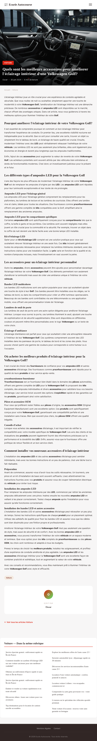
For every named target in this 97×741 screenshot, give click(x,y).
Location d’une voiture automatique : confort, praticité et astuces (70, 676)
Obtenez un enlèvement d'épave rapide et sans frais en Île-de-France (24, 673)
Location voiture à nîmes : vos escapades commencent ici (68, 684)
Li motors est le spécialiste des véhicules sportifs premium (71, 701)
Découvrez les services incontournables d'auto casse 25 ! (70, 667)
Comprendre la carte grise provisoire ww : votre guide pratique (71, 693)
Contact (57, 728)
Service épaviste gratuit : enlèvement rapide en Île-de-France (24, 653)
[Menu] (90, 5)
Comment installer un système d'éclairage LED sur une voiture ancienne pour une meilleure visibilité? (24, 663)
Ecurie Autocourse (18, 4)
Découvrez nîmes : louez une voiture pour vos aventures (24, 698)
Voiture (8, 63)
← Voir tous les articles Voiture (18, 622)
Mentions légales (44, 728)
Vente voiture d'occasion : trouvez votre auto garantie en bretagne (69, 710)
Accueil (7, 90)
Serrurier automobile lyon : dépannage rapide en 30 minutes (71, 659)
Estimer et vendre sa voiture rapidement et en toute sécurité (23, 690)
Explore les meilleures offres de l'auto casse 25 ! (71, 652)
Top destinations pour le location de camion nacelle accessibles (23, 706)
